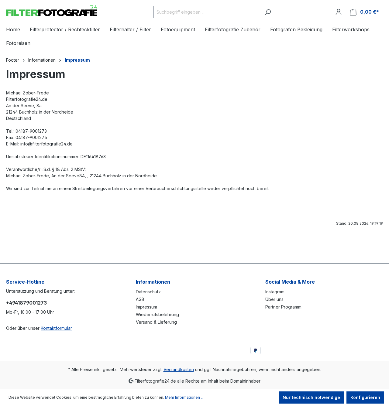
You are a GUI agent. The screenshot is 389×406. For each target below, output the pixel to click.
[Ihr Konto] (338, 12)
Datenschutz (148, 291)
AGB (140, 299)
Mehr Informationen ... (184, 397)
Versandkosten (179, 369)
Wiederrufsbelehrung (157, 314)
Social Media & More (290, 282)
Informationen (153, 282)
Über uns (274, 299)
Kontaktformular (56, 328)
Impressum (146, 306)
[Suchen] (268, 12)
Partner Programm (283, 306)
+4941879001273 (26, 303)
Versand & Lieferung (156, 322)
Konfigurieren (365, 397)
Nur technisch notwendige (311, 397)
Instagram (274, 291)
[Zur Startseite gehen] (51, 10)
